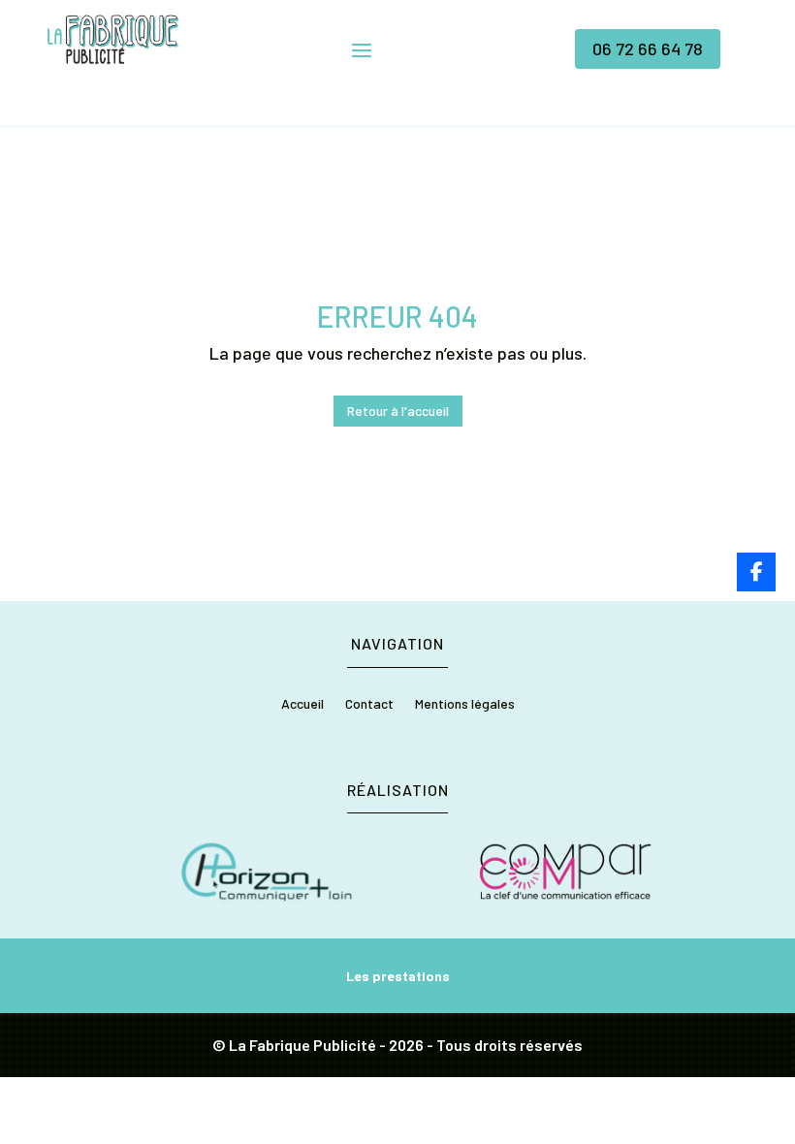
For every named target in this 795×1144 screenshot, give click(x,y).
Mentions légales (465, 704)
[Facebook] (756, 572)
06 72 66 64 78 (647, 48)
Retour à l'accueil (398, 410)
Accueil (302, 704)
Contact (369, 704)
